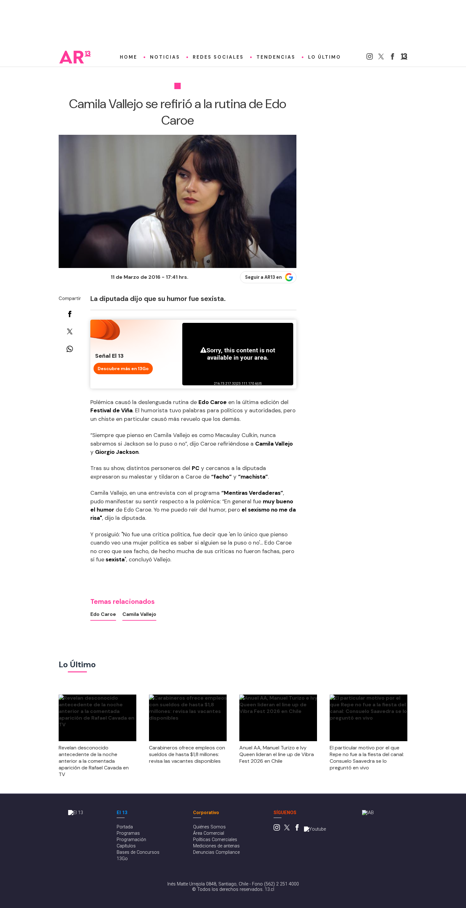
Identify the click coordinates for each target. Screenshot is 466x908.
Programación (131, 839)
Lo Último (324, 57)
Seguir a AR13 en (263, 277)
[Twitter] (381, 58)
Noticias (165, 57)
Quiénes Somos (209, 827)
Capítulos (126, 846)
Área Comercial (208, 833)
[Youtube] (315, 829)
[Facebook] (392, 58)
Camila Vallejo (139, 614)
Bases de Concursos (138, 852)
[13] (404, 58)
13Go (122, 858)
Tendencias (275, 57)
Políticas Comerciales (215, 839)
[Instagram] (369, 58)
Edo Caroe (103, 614)
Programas (128, 833)
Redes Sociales (218, 57)
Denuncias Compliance (216, 852)
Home (128, 57)
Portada (125, 827)
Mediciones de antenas (216, 846)
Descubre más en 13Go (123, 368)
